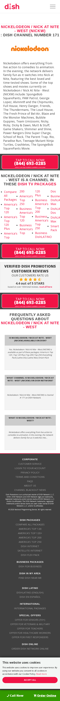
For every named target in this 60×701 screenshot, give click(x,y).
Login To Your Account (30, 468)
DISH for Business (30, 566)
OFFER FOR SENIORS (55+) (30, 619)
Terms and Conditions (30, 476)
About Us (30, 485)
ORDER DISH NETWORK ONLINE (30, 648)
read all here (45, 286)
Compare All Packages (30, 524)
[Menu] (51, 6)
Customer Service (30, 463)
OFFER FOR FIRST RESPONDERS (30, 637)
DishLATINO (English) (30, 592)
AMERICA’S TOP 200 (30, 537)
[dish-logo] (24, 6)
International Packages (30, 608)
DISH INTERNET (30, 546)
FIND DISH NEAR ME (30, 577)
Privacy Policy (30, 472)
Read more (41, 674)
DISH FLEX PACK (30, 554)
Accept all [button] (30, 680)
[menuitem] (51, 6)
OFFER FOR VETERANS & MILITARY (30, 624)
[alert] (30, 673)
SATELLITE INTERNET (30, 550)
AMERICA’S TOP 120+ (30, 533)
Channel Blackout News (30, 489)
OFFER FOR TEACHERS (30, 628)
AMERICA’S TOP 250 (30, 541)
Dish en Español (30, 596)
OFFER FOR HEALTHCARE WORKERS (30, 632)
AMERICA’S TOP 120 (30, 528)
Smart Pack (55, 228)
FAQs (30, 481)
